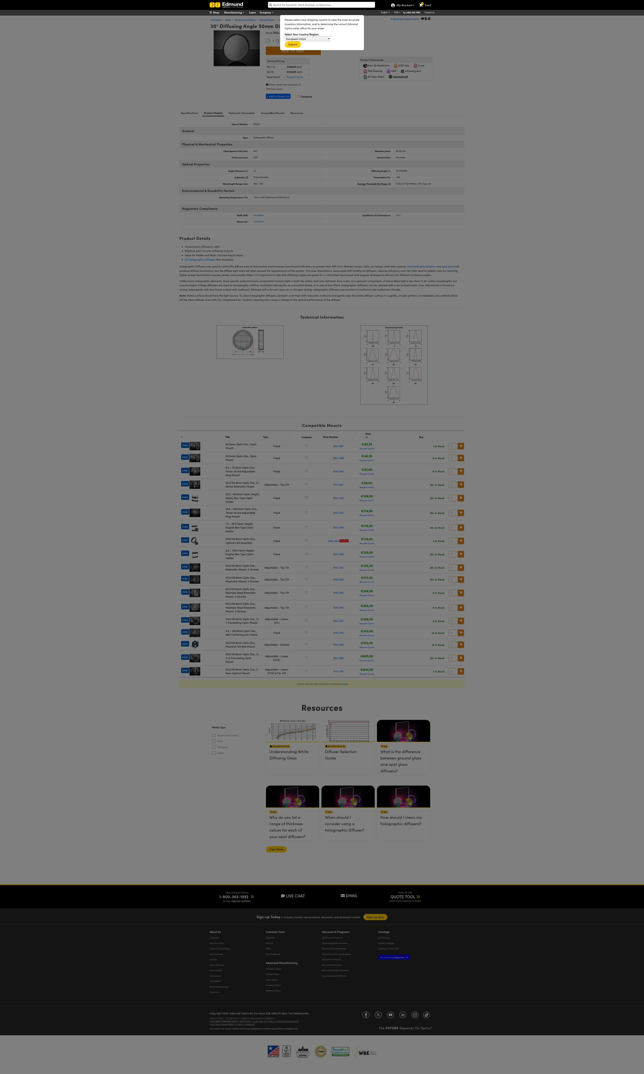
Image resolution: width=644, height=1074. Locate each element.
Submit (292, 44)
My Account (404, 5)
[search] (321, 5)
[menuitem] (218, 12)
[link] (426, 2)
